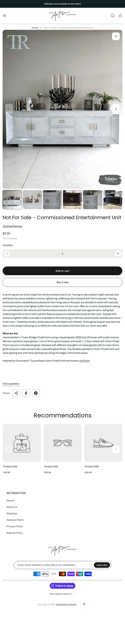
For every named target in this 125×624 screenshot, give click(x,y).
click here (84, 360)
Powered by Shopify (66, 604)
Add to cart (62, 270)
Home (35, 28)
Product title (10, 466)
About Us (12, 507)
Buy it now (63, 282)
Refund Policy (15, 533)
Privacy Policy (15, 526)
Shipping (12, 513)
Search (11, 500)
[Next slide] (116, 109)
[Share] (16, 393)
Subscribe (102, 565)
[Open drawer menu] (4, 15)
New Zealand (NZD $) (60, 594)
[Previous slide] (9, 109)
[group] (12, 199)
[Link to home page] (62, 550)
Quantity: (8, 245)
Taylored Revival (12, 226)
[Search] (112, 15)
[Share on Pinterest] (36, 393)
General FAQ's (15, 520)
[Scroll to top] (84, 604)
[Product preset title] (22, 443)
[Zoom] (116, 36)
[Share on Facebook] (26, 393)
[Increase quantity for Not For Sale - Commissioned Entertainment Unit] (118, 253)
